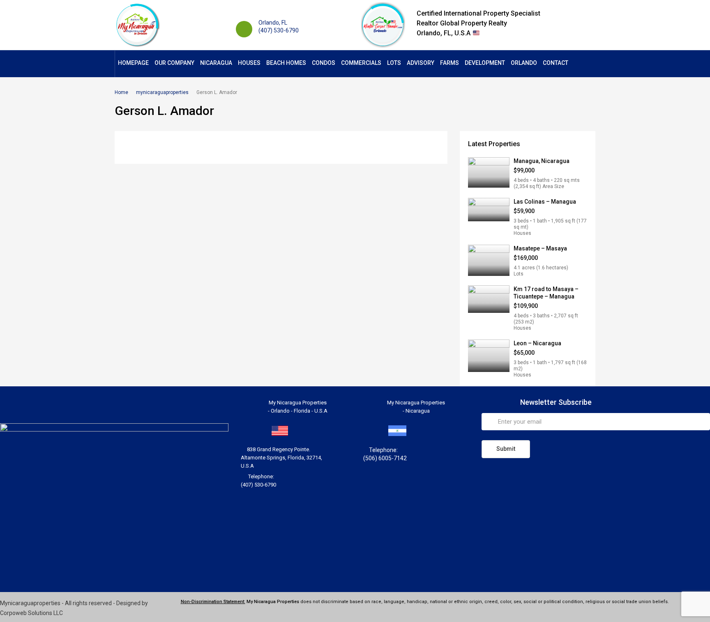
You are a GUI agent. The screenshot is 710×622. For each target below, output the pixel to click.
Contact (555, 63)
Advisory (420, 63)
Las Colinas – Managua (545, 201)
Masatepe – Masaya (540, 248)
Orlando (524, 63)
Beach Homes (286, 63)
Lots (394, 63)
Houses (249, 63)
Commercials (361, 63)
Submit (505, 448)
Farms (449, 63)
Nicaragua (216, 63)
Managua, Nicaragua (541, 161)
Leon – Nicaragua (537, 343)
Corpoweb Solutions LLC (31, 613)
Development (485, 63)
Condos (323, 63)
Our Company (174, 63)
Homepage (133, 63)
